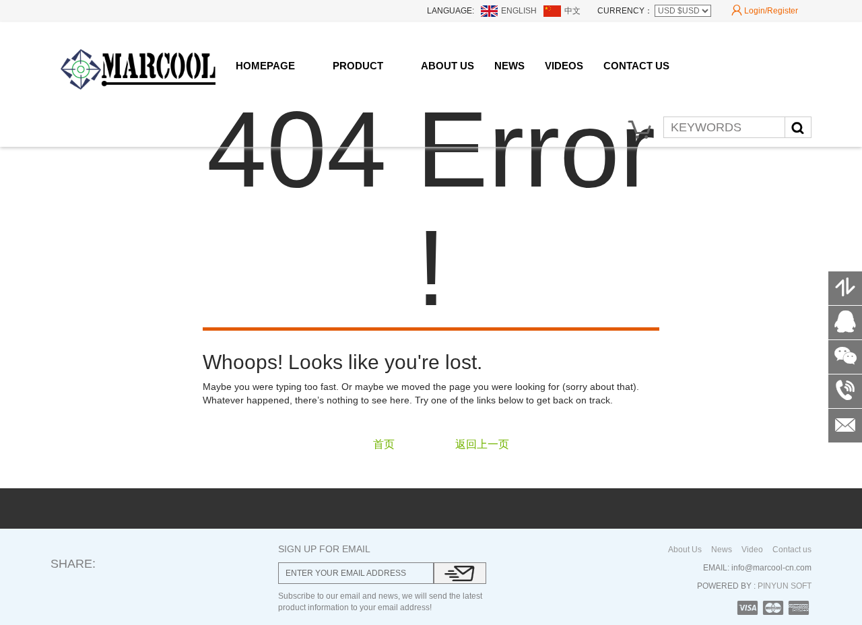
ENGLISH (519, 10)
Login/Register (764, 10)
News (721, 549)
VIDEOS (564, 65)
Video (752, 549)
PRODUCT (358, 65)
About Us (685, 549)
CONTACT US (636, 65)
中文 (572, 10)
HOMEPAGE (265, 65)
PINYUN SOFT (783, 586)
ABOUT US (447, 65)
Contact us (791, 549)
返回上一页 (482, 444)
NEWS (509, 65)
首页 (384, 444)
